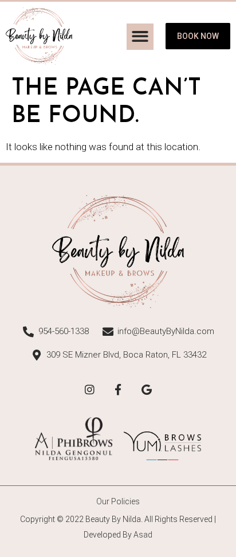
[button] (140, 36)
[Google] (147, 389)
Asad (142, 534)
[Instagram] (89, 389)
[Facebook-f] (118, 389)
